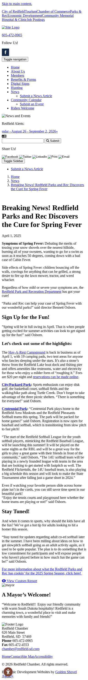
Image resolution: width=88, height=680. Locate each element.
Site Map (28, 656)
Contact (16, 656)
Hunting (17, 88)
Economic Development (24, 15)
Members (17, 75)
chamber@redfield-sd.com (20, 649)
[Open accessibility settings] (8, 671)
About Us (18, 71)
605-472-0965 (12, 35)
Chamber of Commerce (53, 11)
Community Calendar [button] (26, 100)
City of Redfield (13, 11)
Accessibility (44, 656)
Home (15, 67)
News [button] (15, 92)
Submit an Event (32, 104)
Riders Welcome (22, 108)
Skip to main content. (17, 4)
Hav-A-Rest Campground (26, 352)
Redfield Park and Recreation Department (31, 291)
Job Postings (36, 20)
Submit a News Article (36, 96)
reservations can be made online (55, 377)
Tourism (31, 11)
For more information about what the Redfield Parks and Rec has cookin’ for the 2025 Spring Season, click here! (42, 571)
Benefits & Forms (23, 79)
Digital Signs (20, 84)
